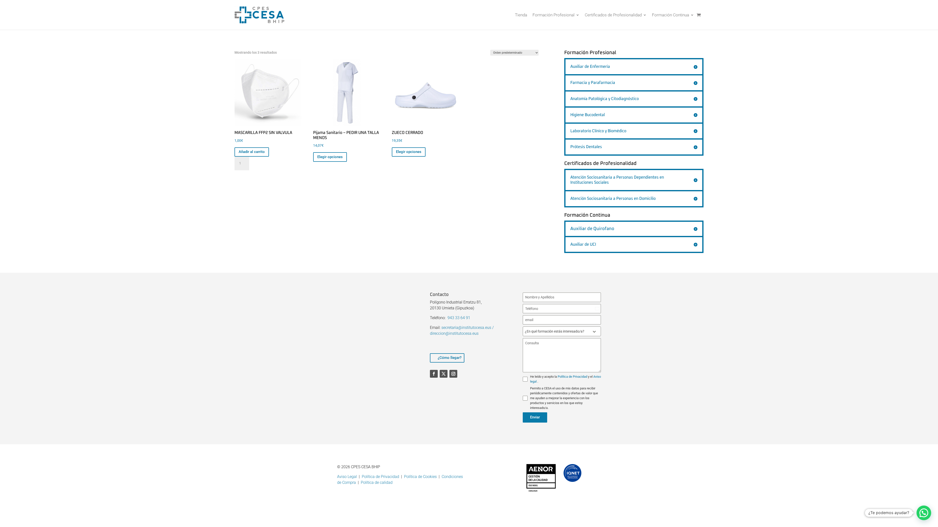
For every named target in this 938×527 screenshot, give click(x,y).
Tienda (521, 14)
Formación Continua (670, 14)
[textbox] (557, 331)
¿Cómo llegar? (449, 357)
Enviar (535, 417)
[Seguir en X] (444, 374)
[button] (924, 513)
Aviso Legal (347, 476)
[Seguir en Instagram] (453, 374)
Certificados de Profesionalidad (613, 14)
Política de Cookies (420, 476)
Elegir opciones (330, 157)
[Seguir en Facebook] (434, 374)
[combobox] (562, 331)
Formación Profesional (554, 14)
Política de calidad (377, 482)
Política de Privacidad (573, 376)
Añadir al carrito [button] (252, 152)
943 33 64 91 (459, 317)
